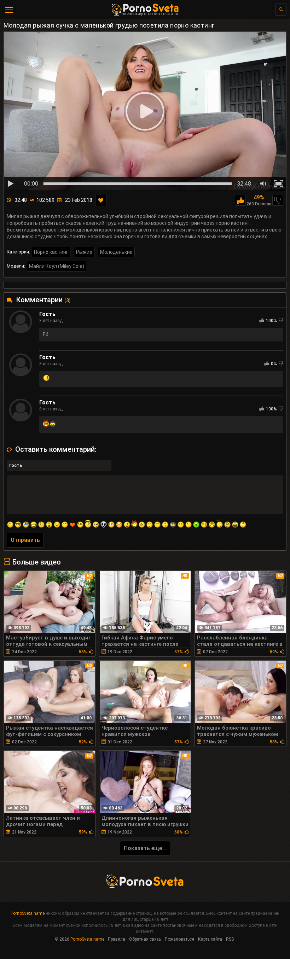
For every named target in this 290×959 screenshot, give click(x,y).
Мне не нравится (277, 200)
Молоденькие (116, 252)
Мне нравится (240, 200)
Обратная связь (145, 939)
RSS (230, 939)
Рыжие (84, 252)
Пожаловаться (179, 939)
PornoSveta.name (28, 913)
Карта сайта (210, 939)
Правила (116, 939)
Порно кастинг (51, 252)
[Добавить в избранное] (100, 200)
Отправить (25, 540)
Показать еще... (145, 848)
